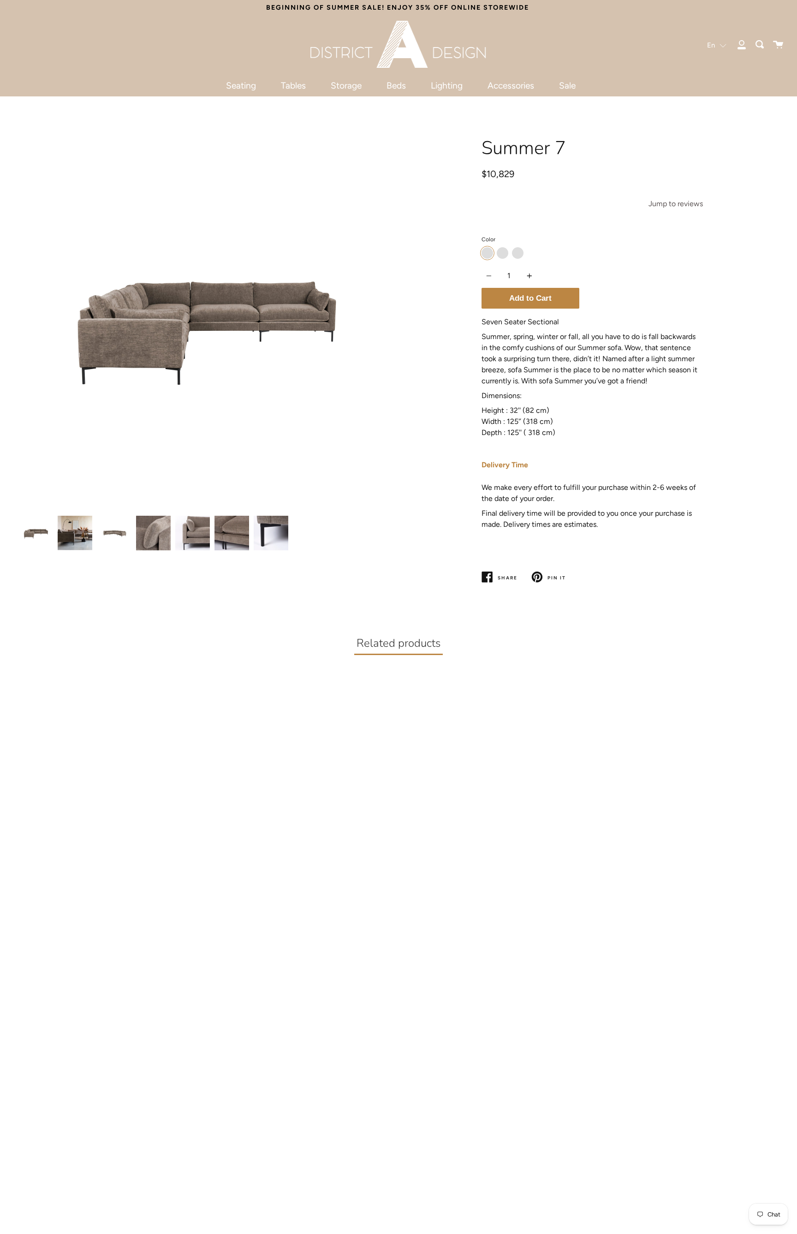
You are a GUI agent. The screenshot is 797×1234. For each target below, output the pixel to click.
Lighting (447, 85)
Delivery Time (505, 464)
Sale (567, 85)
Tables (293, 85)
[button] (717, 45)
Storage (346, 85)
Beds (396, 85)
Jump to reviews (675, 203)
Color (488, 239)
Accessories (511, 85)
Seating (241, 85)
